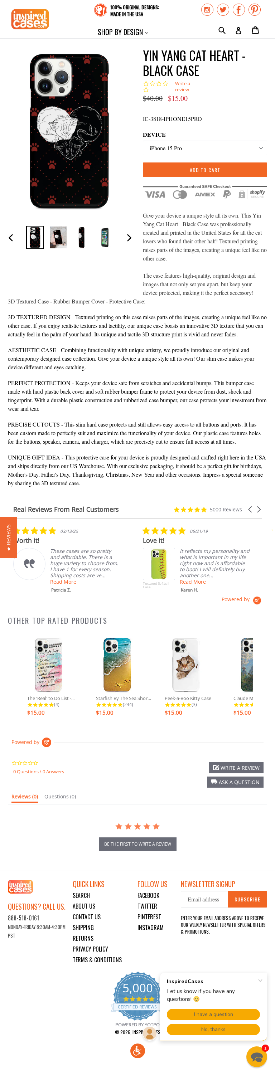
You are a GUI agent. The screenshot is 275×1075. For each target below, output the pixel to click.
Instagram (151, 927)
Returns (83, 938)
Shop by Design (125, 31)
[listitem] (67, 559)
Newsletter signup (208, 884)
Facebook (148, 895)
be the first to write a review (137, 844)
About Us (84, 906)
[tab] (24, 798)
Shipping (83, 927)
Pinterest (149, 917)
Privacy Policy (90, 949)
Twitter (147, 906)
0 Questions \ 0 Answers (38, 771)
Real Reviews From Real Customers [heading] (66, 509)
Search (81, 895)
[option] (35, 237)
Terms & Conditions (97, 959)
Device (154, 134)
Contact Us (87, 917)
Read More (63, 581)
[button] (250, 509)
